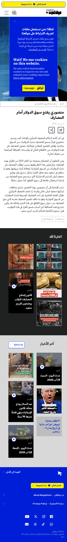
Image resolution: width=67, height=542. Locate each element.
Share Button (51, 130)
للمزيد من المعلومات (37, 49)
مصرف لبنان (47, 219)
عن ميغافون (59, 495)
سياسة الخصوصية (57, 503)
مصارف (60, 219)
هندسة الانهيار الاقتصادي (45, 104)
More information (23, 78)
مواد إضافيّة (18, 344)
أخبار (62, 104)
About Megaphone (43, 495)
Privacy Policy (40, 504)
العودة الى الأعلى (13, 472)
